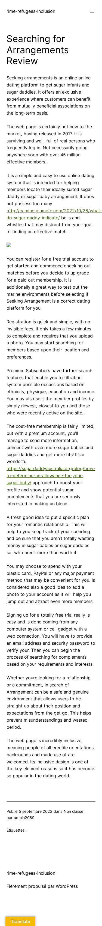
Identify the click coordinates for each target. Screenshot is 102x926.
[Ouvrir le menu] (92, 11)
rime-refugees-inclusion (31, 11)
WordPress (67, 886)
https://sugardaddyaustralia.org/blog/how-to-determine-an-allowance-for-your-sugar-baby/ (51, 475)
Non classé (73, 811)
